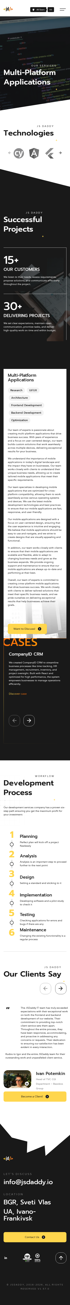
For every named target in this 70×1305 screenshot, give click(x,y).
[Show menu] (62, 9)
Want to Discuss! (24, 629)
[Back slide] (9, 153)
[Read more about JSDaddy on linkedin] (6, 1258)
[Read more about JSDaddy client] (17, 1079)
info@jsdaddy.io (28, 1181)
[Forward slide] (59, 153)
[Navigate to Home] (7, 9)
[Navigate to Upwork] (31, 1257)
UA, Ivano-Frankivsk (20, 1214)
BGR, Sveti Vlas (27, 1201)
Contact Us (32, 1237)
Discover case (18, 694)
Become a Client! (32, 1096)
